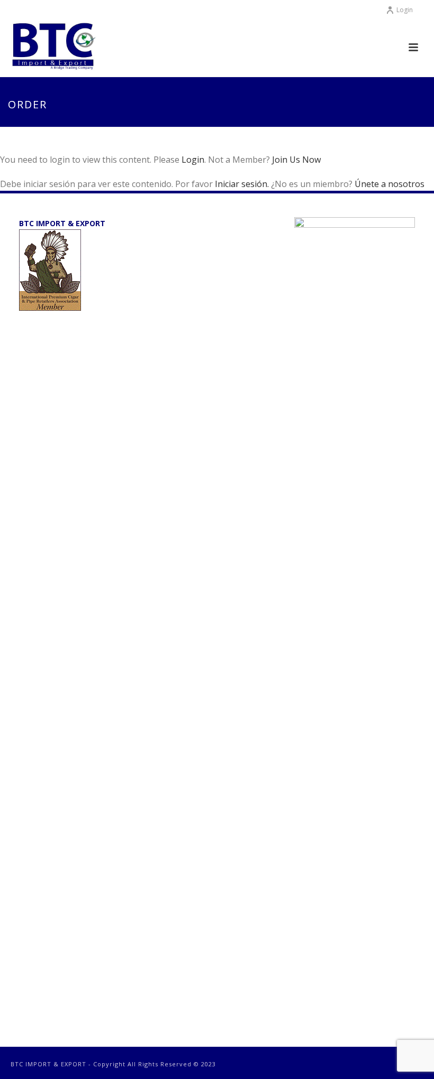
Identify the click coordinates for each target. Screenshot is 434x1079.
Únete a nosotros (389, 184)
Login (404, 9)
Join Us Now (296, 159)
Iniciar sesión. (243, 184)
